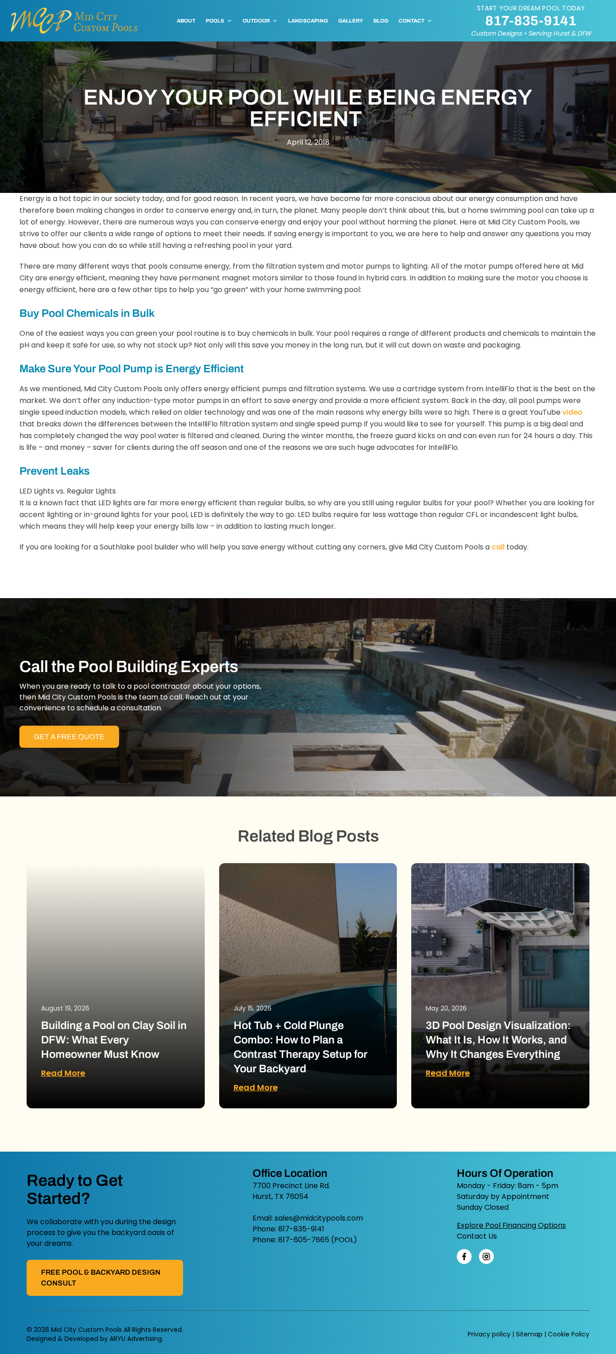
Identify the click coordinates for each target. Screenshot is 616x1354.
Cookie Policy (568, 1334)
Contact (411, 20)
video (572, 412)
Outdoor (256, 20)
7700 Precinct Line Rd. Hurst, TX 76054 (291, 1191)
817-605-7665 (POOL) (317, 1240)
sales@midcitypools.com (319, 1218)
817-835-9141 (530, 21)
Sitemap (529, 1334)
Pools (215, 20)
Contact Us (477, 1236)
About (186, 20)
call (498, 547)
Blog (380, 20)
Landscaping (308, 20)
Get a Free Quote (69, 737)
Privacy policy (489, 1334)
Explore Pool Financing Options (511, 1225)
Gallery (350, 20)
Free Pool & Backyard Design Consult (101, 1277)
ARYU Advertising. (136, 1338)
